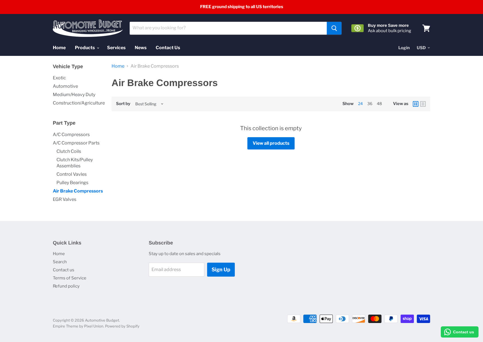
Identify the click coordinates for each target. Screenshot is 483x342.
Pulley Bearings (72, 182)
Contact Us (168, 47)
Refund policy (66, 286)
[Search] (334, 28)
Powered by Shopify (122, 326)
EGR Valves (64, 199)
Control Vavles (71, 174)
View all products (271, 143)
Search (60, 261)
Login (404, 47)
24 (360, 103)
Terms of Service (69, 278)
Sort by (123, 103)
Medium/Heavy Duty (74, 94)
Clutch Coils (68, 151)
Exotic (59, 77)
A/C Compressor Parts (76, 143)
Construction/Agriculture (79, 103)
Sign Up (221, 269)
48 (379, 103)
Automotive (65, 86)
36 (369, 103)
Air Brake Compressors (78, 191)
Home (59, 47)
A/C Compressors (71, 134)
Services (116, 47)
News (140, 47)
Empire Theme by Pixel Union (78, 326)
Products (85, 47)
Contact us (63, 269)
